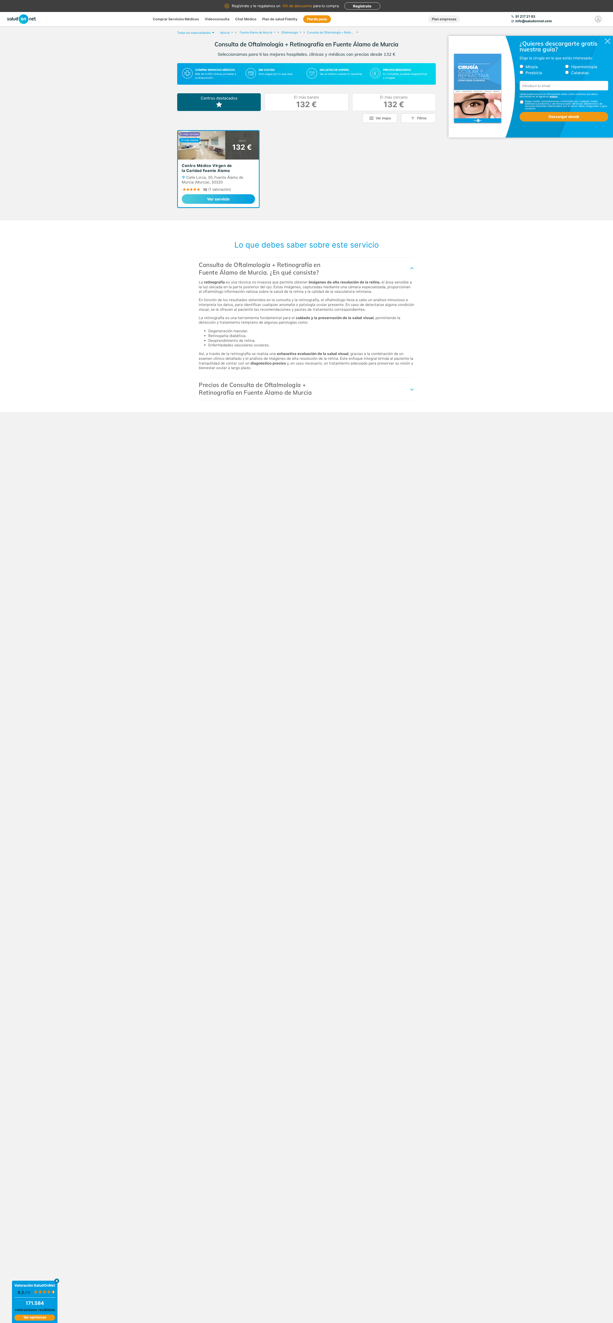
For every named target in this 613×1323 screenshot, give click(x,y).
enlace (553, 96)
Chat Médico (245, 19)
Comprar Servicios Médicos (176, 19)
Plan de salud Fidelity (279, 19)
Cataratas (580, 72)
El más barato (306, 102)
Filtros (422, 118)
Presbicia (534, 72)
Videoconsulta (217, 19)
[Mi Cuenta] (598, 19)
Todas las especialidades (194, 32)
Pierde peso (317, 19)
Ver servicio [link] (218, 199)
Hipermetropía (584, 66)
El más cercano (394, 102)
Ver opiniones (34, 1317)
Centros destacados (219, 98)
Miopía (532, 66)
